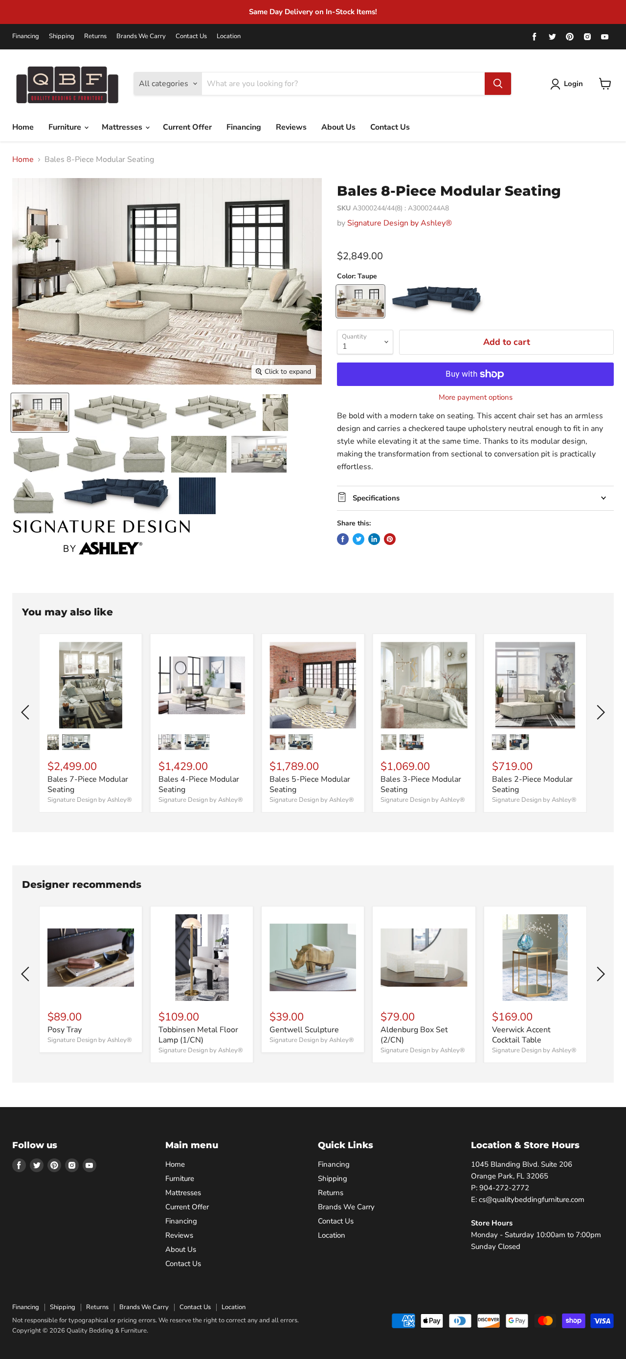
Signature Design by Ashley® (399, 223)
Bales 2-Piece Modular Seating (532, 784)
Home (23, 127)
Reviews (291, 127)
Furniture (65, 127)
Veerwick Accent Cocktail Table (521, 1034)
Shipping (61, 36)
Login (573, 84)
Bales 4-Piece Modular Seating (198, 784)
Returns (95, 36)
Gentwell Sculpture (304, 1029)
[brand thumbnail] (101, 537)
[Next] (599, 712)
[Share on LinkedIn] (374, 539)
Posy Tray (64, 1029)
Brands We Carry (141, 36)
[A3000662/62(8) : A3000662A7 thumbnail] (117, 495)
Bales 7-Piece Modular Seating (87, 784)
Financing (25, 36)
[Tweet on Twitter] (358, 539)
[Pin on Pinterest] (390, 539)
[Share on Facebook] (343, 539)
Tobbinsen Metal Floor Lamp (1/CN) (198, 1034)
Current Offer (187, 127)
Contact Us (191, 36)
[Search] (498, 83)
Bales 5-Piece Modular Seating (309, 784)
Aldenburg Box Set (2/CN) (414, 1034)
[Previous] (27, 712)
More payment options (476, 397)
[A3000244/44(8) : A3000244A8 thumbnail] (39, 412)
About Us (338, 127)
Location (229, 36)
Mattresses (123, 127)
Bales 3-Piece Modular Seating (420, 784)
